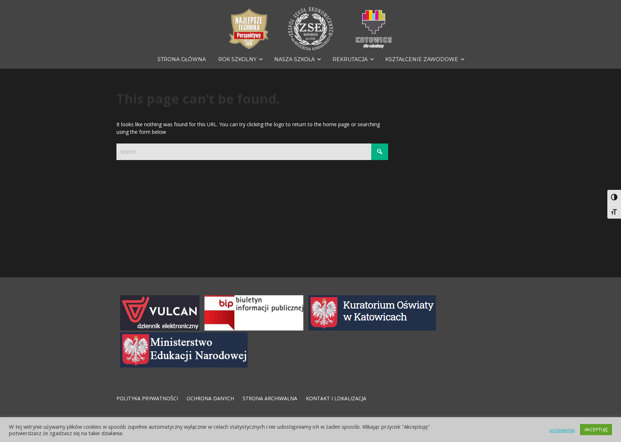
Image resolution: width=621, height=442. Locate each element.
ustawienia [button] (562, 430)
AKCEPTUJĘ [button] (596, 429)
